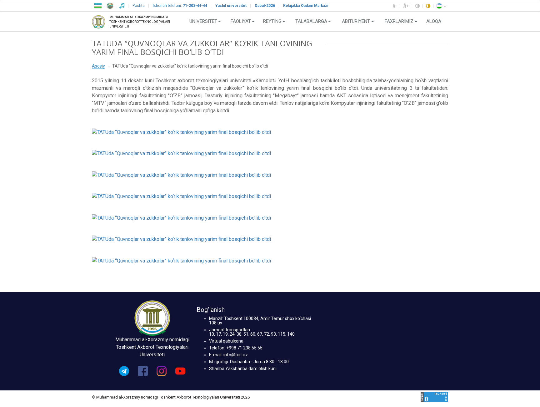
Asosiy (98, 66)
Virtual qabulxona (226, 340)
